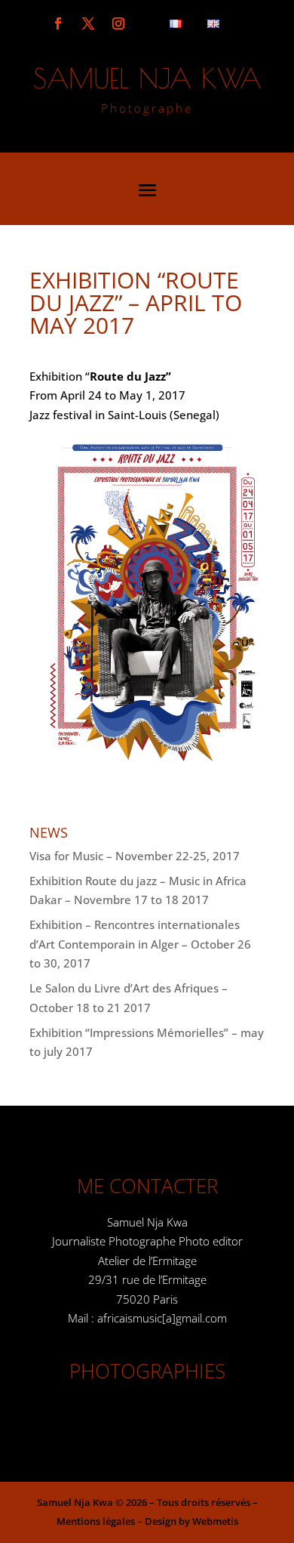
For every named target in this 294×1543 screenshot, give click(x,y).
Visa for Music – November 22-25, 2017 (134, 855)
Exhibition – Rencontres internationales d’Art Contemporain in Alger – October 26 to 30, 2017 (140, 944)
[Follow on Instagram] (118, 23)
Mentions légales (96, 1521)
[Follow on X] (88, 23)
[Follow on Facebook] (58, 23)
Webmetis (215, 1521)
